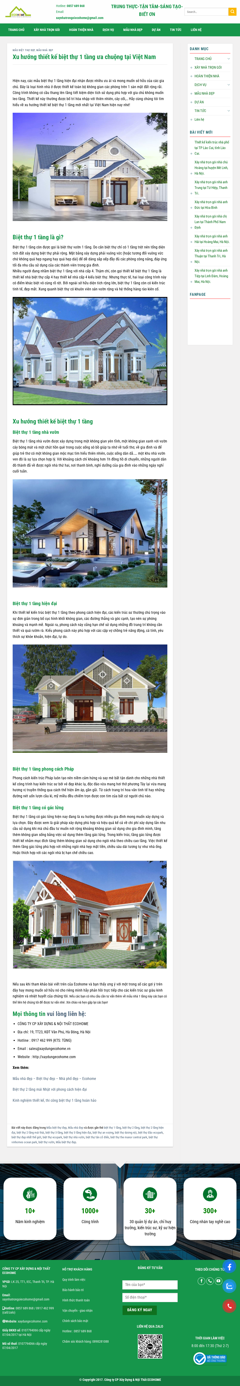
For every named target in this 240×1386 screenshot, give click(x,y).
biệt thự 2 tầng (130, 1127)
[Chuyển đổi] (228, 58)
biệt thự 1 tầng (112, 1127)
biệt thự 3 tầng (54, 1132)
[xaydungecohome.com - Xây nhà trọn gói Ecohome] (25, 12)
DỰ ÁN (156, 30)
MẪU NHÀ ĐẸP (132, 30)
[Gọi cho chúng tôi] (210, 1281)
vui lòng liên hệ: (66, 1013)
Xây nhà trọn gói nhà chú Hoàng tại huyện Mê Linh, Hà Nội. (211, 168)
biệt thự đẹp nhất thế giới (26, 1137)
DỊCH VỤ (108, 30)
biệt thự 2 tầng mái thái (30, 1132)
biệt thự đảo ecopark (150, 1132)
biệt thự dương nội (126, 1132)
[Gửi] (232, 12)
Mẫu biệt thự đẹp (24, 50)
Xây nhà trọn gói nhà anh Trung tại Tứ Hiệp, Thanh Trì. (211, 187)
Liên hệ (196, 30)
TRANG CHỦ (16, 30)
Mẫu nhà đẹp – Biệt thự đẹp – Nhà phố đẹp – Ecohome (54, 1078)
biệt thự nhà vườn (74, 1137)
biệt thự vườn (46, 1142)
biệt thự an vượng (103, 1132)
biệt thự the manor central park (128, 1137)
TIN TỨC (175, 30)
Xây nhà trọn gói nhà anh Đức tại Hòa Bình (211, 205)
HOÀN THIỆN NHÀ (81, 30)
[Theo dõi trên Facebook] (201, 1281)
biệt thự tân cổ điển (97, 1137)
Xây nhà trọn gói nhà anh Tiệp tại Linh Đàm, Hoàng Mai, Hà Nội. (211, 276)
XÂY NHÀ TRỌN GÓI (47, 30)
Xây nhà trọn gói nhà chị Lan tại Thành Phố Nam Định (211, 222)
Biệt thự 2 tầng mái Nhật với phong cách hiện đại (50, 1089)
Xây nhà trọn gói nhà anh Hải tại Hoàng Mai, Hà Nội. (212, 239)
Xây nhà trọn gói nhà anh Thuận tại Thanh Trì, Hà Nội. (211, 256)
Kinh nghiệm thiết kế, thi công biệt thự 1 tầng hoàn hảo (54, 1100)
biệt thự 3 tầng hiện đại (77, 1132)
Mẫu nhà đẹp (44, 50)
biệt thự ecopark (52, 1137)
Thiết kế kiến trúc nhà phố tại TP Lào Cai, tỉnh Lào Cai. (212, 148)
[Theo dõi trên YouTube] (218, 1281)
